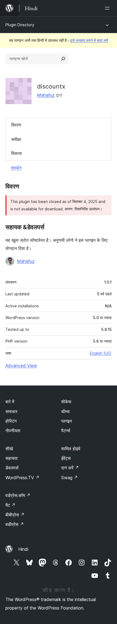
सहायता (11, 458)
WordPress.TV (22, 477)
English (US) (101, 353)
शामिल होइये (70, 448)
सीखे (9, 448)
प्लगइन (66, 421)
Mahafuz (46, 95)
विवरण (16, 125)
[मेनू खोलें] (108, 8)
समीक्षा (16, 139)
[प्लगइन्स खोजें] (63, 58)
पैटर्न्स (65, 430)
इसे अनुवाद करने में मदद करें (89, 40)
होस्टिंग (11, 421)
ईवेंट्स (66, 458)
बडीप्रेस (14, 524)
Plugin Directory (19, 24)
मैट (10, 505)
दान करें (70, 467)
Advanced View (21, 365)
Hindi (23, 549)
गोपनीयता (12, 430)
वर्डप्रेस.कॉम (17, 495)
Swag (69, 477)
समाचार (11, 411)
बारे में (9, 401)
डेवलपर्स (12, 467)
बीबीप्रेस (14, 514)
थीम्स (65, 411)
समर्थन (16, 167)
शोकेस (66, 401)
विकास (16, 153)
